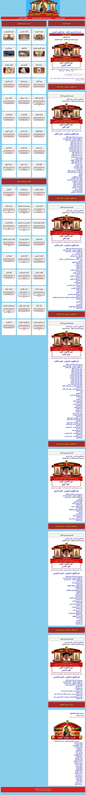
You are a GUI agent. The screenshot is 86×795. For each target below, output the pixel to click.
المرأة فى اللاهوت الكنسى (75, 598)
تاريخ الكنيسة (79, 750)
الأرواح (80, 498)
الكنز (81, 392)
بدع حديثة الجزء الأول (77, 152)
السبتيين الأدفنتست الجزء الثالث (74, 422)
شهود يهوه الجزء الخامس (76, 375)
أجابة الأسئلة (79, 387)
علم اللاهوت (79, 748)
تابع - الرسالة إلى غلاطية (76, 276)
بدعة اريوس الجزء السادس (75, 149)
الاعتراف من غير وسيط (76, 256)
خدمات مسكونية (78, 762)
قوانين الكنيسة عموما (77, 506)
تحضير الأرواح (78, 410)
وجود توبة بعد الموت (77, 413)
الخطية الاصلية (78, 594)
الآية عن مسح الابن (77, 610)
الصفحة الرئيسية (60, 18)
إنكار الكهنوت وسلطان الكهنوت (74, 585)
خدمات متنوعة (78, 782)
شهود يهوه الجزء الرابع (76, 373)
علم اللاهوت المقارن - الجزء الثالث (73, 367)
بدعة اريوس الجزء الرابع (76, 146)
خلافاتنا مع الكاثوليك (77, 177)
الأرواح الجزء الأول (77, 183)
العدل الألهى (79, 266)
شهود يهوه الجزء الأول (76, 369)
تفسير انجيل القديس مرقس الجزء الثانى (72, 389)
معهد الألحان (79, 756)
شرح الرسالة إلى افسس (76, 395)
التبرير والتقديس (78, 166)
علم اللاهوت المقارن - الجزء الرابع (73, 497)
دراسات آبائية (79, 752)
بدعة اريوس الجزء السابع (76, 151)
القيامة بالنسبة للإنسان (76, 178)
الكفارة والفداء (78, 158)
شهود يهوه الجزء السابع (76, 378)
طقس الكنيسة (78, 747)
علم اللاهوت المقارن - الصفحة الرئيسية (72, 138)
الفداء (81, 300)
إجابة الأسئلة (79, 263)
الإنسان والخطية (78, 282)
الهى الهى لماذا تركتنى (76, 254)
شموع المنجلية (78, 758)
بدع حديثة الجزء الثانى (77, 154)
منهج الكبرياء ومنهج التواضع (75, 306)
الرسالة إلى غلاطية (77, 273)
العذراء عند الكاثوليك (77, 616)
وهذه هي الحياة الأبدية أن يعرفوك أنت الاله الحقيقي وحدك (67, 697)
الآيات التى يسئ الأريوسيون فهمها (74, 684)
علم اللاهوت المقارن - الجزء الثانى (73, 251)
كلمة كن (80, 398)
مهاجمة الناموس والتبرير (76, 270)
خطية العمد (79, 291)
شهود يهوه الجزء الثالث (76, 372)
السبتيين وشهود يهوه (77, 430)
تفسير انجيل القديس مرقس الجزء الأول (72, 386)
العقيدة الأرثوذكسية (77, 745)
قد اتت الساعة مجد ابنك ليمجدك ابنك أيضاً (71, 691)
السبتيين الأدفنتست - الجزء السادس (73, 436)
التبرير (80, 303)
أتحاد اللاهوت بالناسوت (76, 288)
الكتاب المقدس (78, 744)
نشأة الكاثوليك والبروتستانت (75, 613)
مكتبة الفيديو (79, 779)
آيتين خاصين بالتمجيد (77, 601)
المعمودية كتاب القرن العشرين (74, 285)
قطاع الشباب (79, 768)
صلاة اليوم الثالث (78, 407)
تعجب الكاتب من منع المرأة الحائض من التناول (70, 259)
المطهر (80, 512)
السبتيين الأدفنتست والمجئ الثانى (74, 424)
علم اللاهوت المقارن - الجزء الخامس (73, 579)
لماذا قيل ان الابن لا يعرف (75, 604)
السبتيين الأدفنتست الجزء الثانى (74, 419)
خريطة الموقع (78, 784)
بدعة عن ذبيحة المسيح (76, 157)
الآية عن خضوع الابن (77, 607)
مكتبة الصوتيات (78, 776)
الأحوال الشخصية (78, 501)
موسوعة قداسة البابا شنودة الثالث (41, 18)
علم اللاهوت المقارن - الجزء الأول (74, 140)
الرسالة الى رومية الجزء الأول (75, 170)
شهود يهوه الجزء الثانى (76, 370)
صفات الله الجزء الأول (76, 161)
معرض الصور (79, 775)
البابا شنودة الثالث (78, 761)
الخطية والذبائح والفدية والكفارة (74, 590)
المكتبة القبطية (78, 764)
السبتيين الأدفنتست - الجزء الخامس (73, 433)
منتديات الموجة (78, 771)
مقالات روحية (79, 765)
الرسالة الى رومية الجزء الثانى (74, 172)
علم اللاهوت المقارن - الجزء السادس (73, 683)
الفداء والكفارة (78, 587)
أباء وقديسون (79, 753)
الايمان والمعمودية (77, 167)
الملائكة (80, 175)
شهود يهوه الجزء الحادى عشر (75, 384)
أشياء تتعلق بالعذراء (77, 190)
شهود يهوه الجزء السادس (76, 376)
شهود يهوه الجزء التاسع (76, 381)
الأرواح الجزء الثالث (77, 186)
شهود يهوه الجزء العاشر (76, 382)
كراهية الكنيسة (78, 265)
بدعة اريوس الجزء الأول (76, 141)
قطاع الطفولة (78, 770)
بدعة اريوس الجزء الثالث (76, 144)
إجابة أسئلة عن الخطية (76, 192)
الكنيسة (80, 173)
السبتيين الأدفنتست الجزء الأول (74, 418)
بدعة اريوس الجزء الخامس (75, 147)
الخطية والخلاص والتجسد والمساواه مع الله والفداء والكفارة (67, 297)
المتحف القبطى (78, 773)
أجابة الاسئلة (79, 253)
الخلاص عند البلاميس (77, 181)
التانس (80, 260)
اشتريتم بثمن (79, 169)
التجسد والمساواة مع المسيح (75, 294)
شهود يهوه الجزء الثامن (76, 379)
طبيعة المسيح (79, 164)
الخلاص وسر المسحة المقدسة (74, 180)
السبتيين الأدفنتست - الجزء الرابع (74, 427)
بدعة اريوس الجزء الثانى (76, 143)
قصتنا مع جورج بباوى (77, 582)
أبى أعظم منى (78, 622)
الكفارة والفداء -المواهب (76, 160)
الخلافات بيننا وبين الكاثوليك (75, 509)
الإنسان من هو (78, 189)
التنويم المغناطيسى (77, 415)
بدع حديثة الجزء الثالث (76, 155)
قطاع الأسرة (79, 767)
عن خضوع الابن (78, 688)
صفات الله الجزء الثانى (76, 163)
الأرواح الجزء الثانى (77, 184)
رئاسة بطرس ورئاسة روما (75, 518)
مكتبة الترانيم (79, 778)
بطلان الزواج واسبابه (77, 503)
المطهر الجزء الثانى (77, 515)
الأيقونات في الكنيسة (77, 187)
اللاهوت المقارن (23, 18)
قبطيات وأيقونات (78, 755)
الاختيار (80, 619)
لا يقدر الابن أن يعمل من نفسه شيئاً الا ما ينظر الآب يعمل (68, 694)
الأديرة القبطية (78, 759)
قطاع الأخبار (79, 781)
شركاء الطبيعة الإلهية (77, 262)
